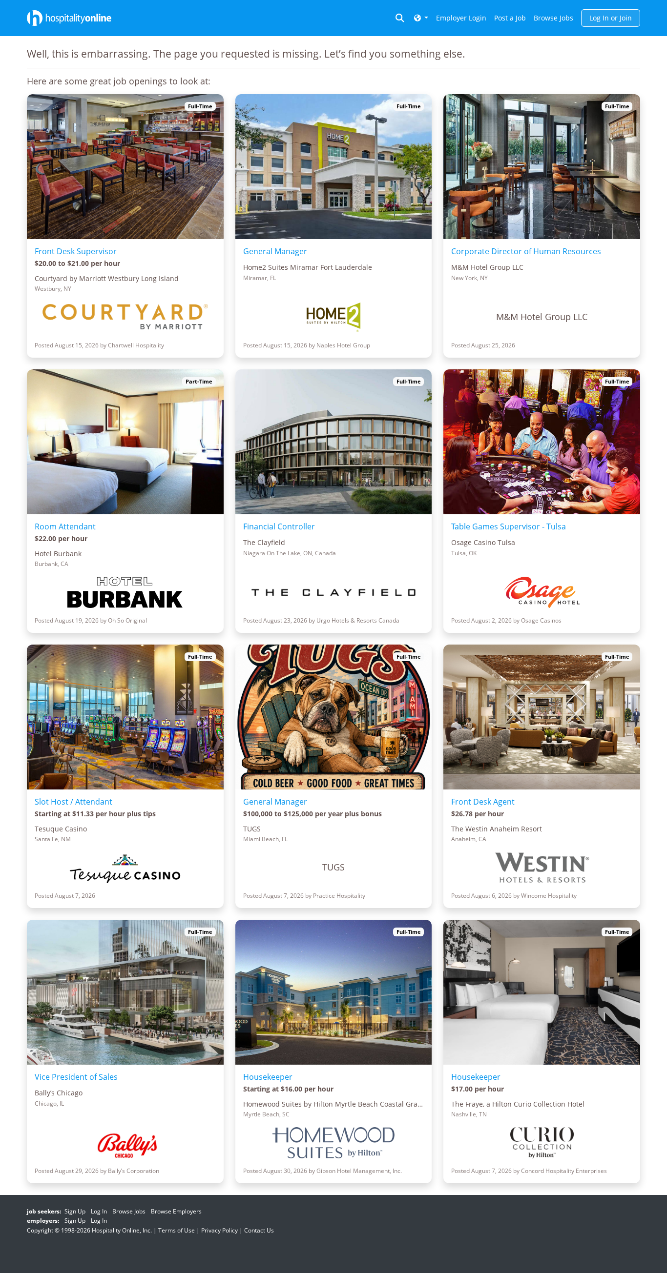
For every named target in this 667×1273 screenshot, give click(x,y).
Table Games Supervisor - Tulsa (508, 526)
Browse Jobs (553, 17)
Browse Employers (176, 1211)
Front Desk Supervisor (76, 251)
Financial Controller (279, 526)
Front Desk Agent (483, 801)
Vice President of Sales (76, 1076)
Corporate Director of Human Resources (526, 251)
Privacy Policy (219, 1230)
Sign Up (74, 1211)
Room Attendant (65, 526)
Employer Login (461, 17)
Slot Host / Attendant (73, 801)
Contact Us (259, 1230)
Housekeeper (267, 1076)
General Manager (275, 251)
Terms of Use (176, 1230)
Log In (99, 1211)
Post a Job (510, 17)
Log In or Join (610, 17)
